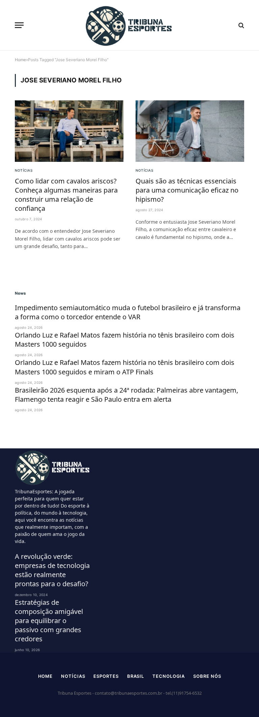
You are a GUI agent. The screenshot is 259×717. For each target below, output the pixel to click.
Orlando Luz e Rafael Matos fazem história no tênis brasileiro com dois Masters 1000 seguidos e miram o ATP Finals (124, 367)
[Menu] (19, 25)
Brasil (135, 676)
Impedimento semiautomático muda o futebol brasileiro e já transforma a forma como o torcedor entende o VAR (127, 312)
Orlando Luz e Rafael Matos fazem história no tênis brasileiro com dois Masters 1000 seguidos (124, 339)
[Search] (240, 25)
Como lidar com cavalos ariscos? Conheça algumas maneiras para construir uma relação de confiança (66, 194)
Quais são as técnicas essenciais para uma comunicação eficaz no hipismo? (187, 190)
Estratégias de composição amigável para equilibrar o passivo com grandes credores (49, 621)
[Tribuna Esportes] (129, 25)
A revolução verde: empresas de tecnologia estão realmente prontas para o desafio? (52, 570)
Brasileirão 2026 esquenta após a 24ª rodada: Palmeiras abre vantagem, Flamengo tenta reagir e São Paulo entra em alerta (126, 395)
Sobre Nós (207, 676)
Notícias (23, 170)
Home (45, 676)
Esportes (105, 676)
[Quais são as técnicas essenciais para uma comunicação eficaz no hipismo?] (190, 131)
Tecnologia (168, 676)
